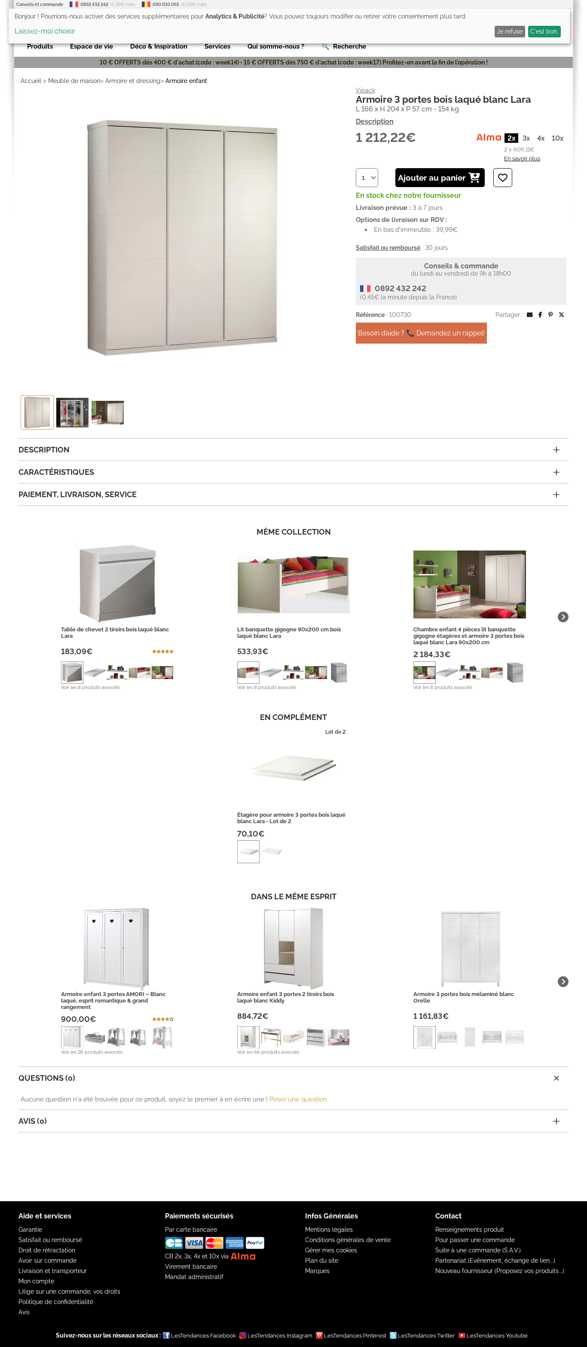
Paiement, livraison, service (77, 494)
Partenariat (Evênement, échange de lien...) (495, 1260)
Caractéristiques (56, 472)
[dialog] (289, 26)
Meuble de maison (74, 80)
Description (375, 121)
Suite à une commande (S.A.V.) (478, 1250)
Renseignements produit (469, 1229)
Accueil (31, 80)
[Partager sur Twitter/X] (561, 314)
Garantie (30, 1229)
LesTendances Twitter (426, 1335)
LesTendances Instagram (280, 1335)
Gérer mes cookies (331, 1250)
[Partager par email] (530, 314)
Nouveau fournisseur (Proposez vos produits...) (499, 1270)
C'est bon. (544, 31)
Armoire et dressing (132, 80)
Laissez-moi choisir (45, 31)
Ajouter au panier (431, 177)
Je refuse (510, 31)
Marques (317, 1270)
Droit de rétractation (46, 1250)
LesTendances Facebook (203, 1335)
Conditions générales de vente (348, 1239)
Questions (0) (46, 1078)
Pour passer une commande (475, 1239)
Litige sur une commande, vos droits (69, 1291)
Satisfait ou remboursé (50, 1239)
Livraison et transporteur (52, 1270)
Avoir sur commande (47, 1260)
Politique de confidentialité (55, 1301)
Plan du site (321, 1260)
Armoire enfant (186, 80)
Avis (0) (32, 1121)
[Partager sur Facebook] (540, 314)
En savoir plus (522, 158)
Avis (24, 1312)
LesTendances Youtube (497, 1335)
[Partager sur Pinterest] (550, 314)
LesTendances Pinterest (355, 1335)
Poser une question (298, 1099)
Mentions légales (329, 1229)
